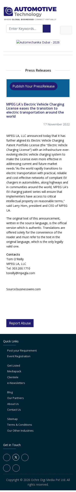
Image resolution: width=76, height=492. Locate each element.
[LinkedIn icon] (24, 457)
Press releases (38, 70)
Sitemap (12, 419)
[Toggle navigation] (66, 30)
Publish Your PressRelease (33, 86)
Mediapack (14, 371)
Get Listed (13, 365)
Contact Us (14, 409)
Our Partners (15, 398)
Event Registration (18, 356)
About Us (13, 404)
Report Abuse (20, 323)
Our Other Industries (20, 430)
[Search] (47, 29)
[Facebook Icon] (6, 457)
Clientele (12, 377)
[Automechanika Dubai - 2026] (38, 42)
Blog (10, 392)
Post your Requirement (22, 350)
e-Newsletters (16, 383)
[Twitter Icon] (15, 459)
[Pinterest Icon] (16, 468)
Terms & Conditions (19, 425)
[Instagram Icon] (6, 468)
